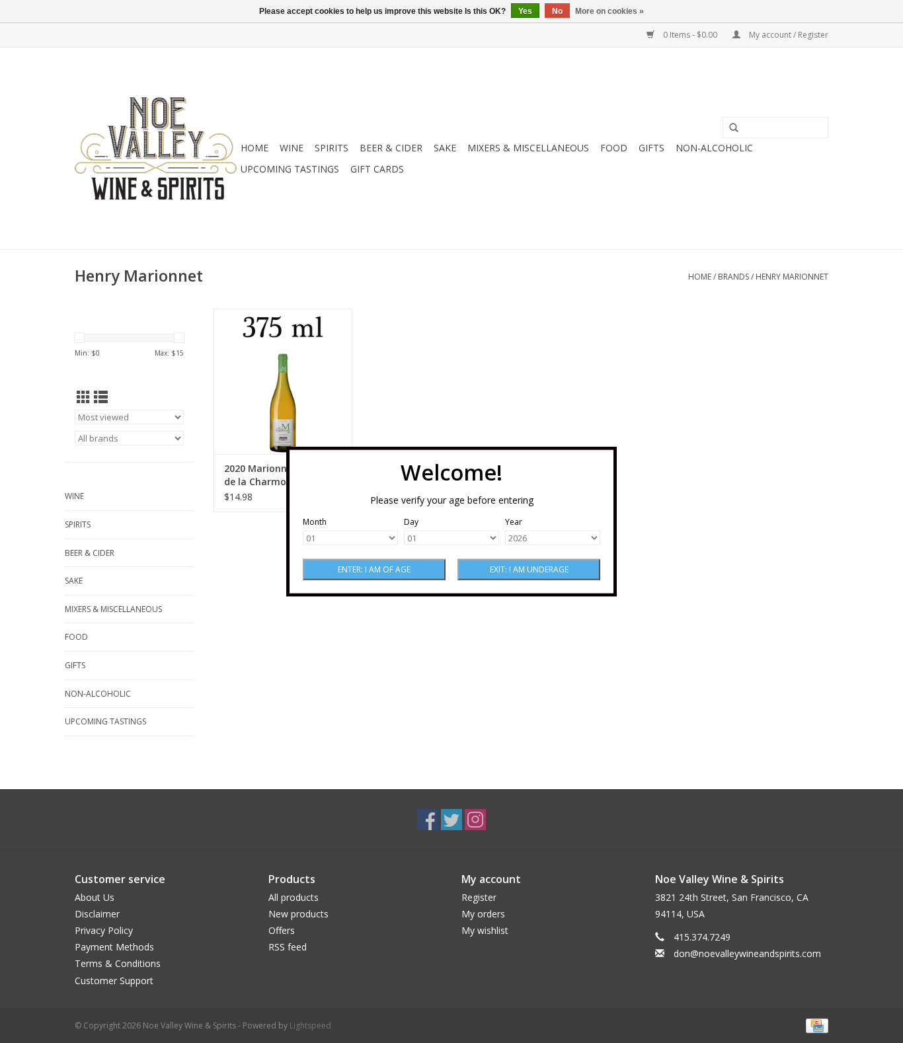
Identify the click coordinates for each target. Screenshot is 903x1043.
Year (513, 521)
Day (411, 521)
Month (315, 521)
